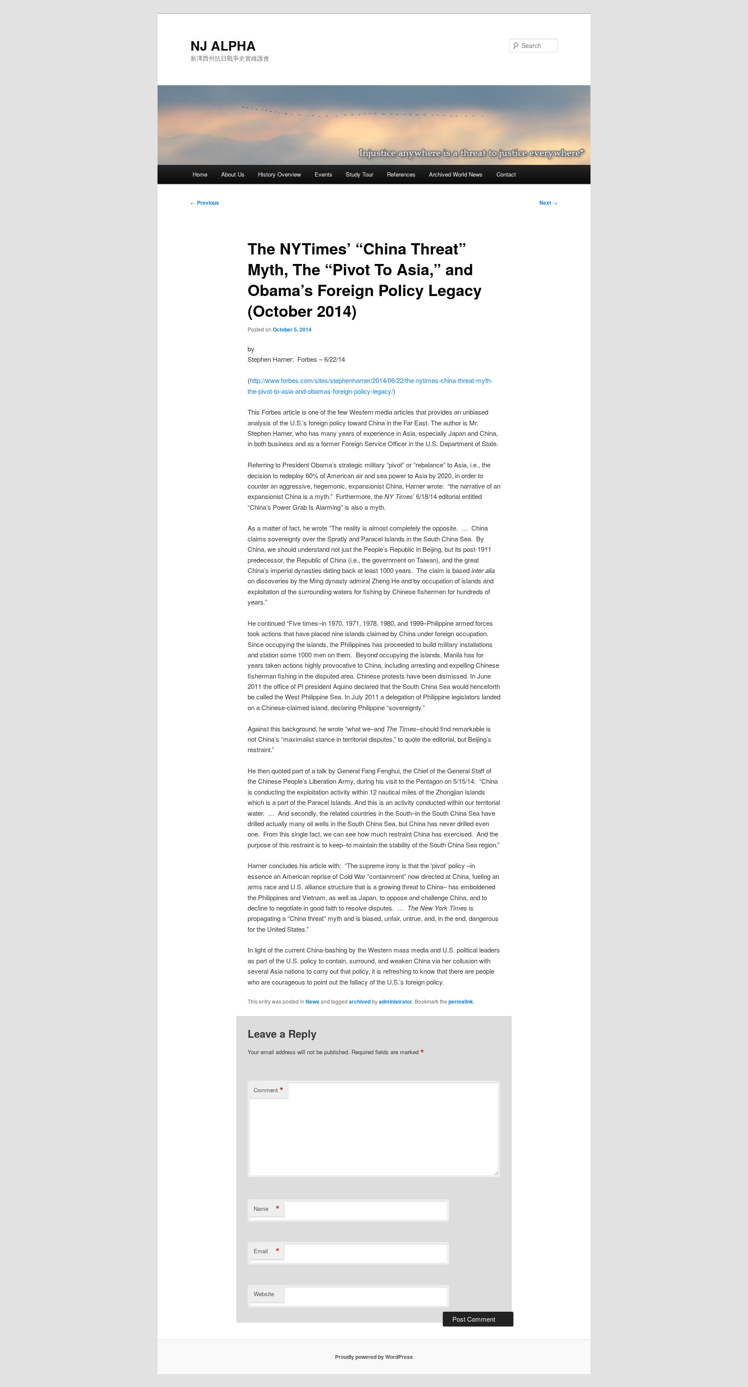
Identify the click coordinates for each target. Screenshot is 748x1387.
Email (267, 1251)
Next (548, 202)
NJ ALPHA (223, 45)
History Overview (279, 174)
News (312, 1001)
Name (267, 1209)
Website (264, 1294)
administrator (395, 1001)
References (401, 174)
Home (200, 174)
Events (323, 174)
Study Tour (359, 174)
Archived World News (456, 174)
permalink (460, 1001)
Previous (204, 202)
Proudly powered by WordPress (374, 1357)
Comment (269, 1090)
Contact (506, 174)
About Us (233, 174)
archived (360, 1001)
